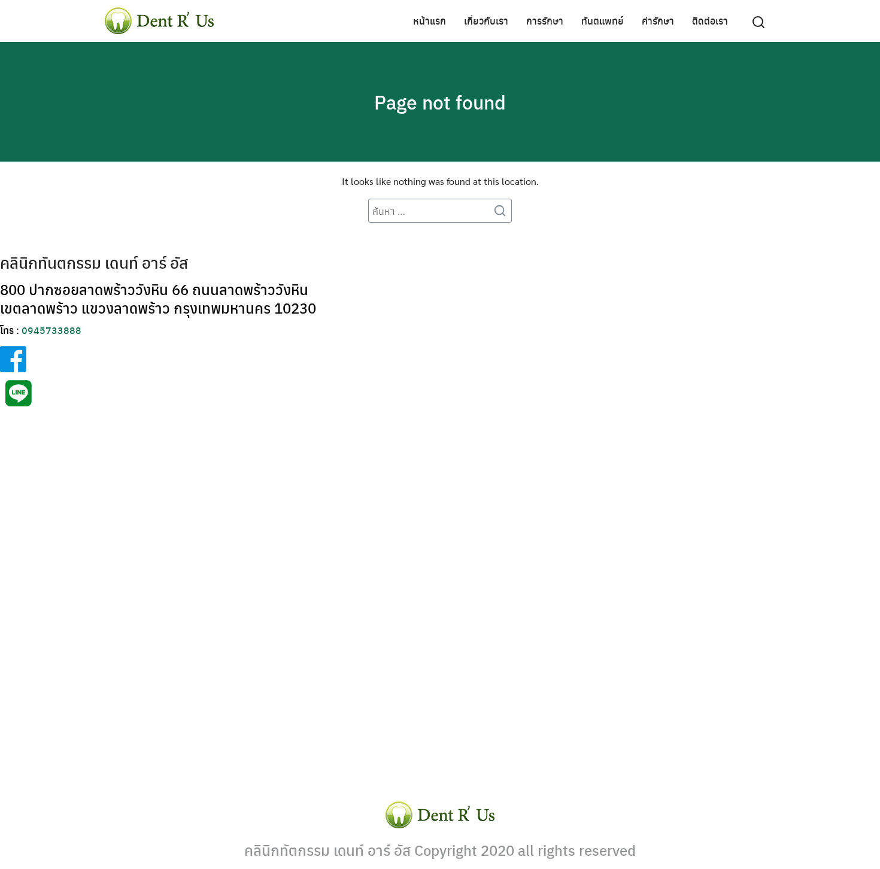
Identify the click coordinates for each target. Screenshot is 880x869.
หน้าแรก (429, 21)
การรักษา (544, 21)
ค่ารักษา (658, 21)
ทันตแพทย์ (602, 21)
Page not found (440, 102)
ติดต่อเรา (710, 21)
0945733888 (51, 330)
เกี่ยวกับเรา (486, 21)
